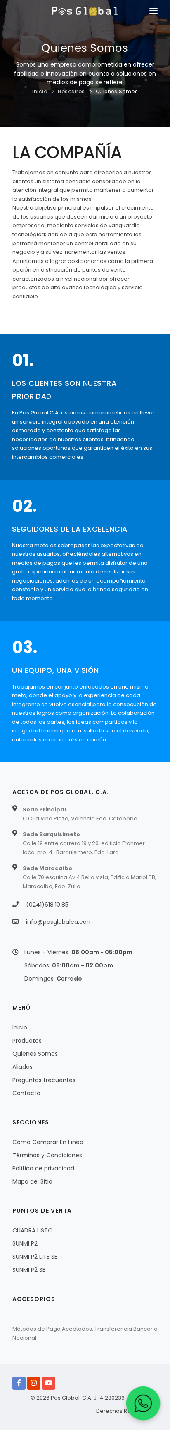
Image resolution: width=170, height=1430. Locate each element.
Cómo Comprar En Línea (47, 1142)
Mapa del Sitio (32, 1181)
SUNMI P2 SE (28, 1270)
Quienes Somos (117, 91)
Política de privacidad (43, 1168)
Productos (27, 1040)
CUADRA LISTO (32, 1230)
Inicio (39, 91)
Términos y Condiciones (47, 1155)
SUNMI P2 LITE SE (34, 1257)
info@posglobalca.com (59, 922)
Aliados (22, 1067)
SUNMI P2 (25, 1243)
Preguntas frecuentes (44, 1080)
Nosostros (71, 91)
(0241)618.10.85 (47, 904)
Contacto (26, 1093)
